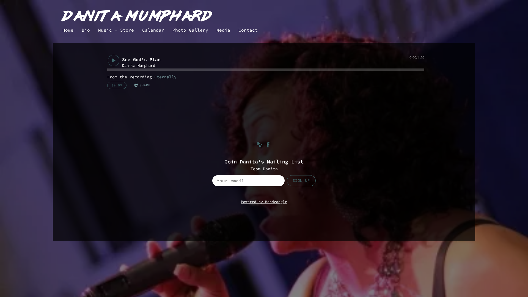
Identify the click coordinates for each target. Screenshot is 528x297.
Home (67, 30)
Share (144, 85)
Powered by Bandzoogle (264, 202)
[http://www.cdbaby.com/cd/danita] (260, 145)
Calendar (153, 30)
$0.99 (116, 85)
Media (223, 30)
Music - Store (116, 30)
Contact (248, 30)
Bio (86, 30)
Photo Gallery (190, 30)
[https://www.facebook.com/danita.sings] (268, 145)
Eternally (165, 76)
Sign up (301, 180)
